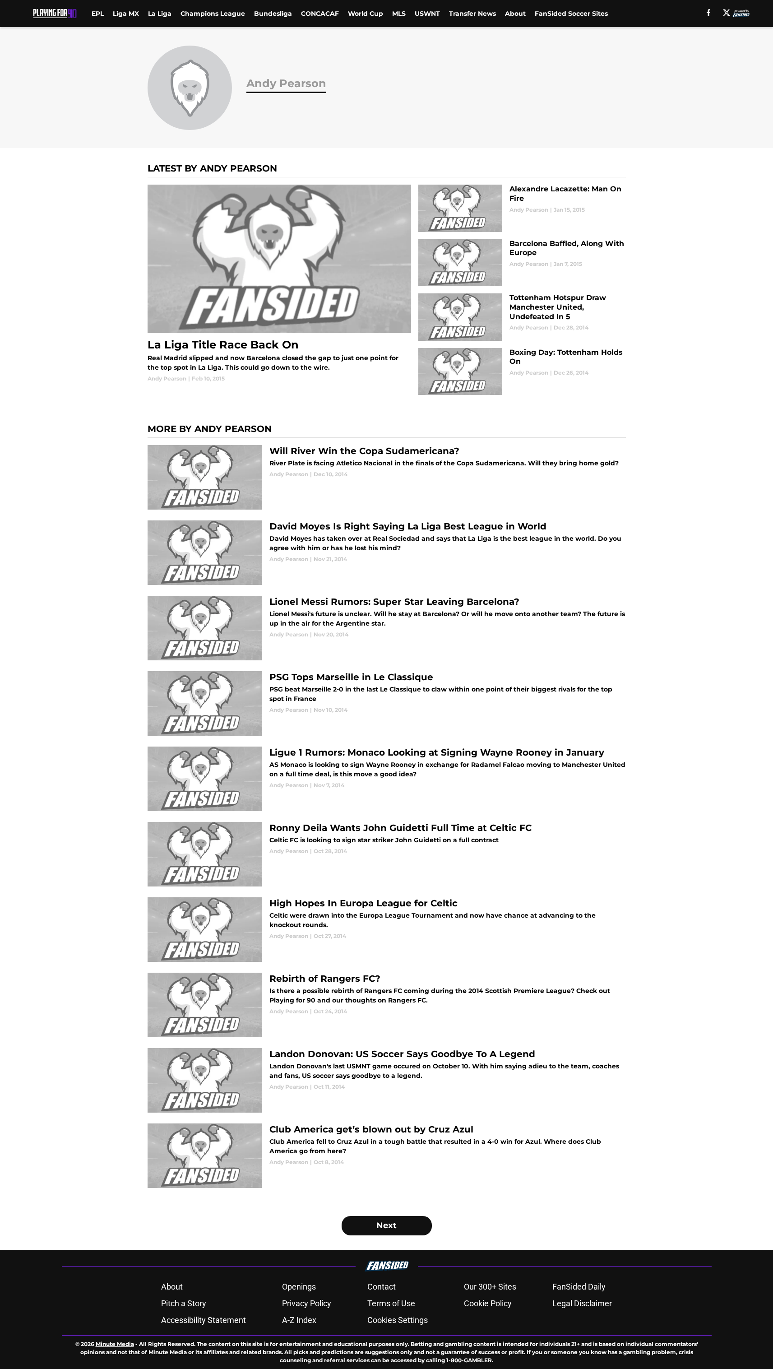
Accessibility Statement (203, 1320)
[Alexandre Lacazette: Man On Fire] (521, 208)
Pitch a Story (183, 1303)
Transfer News (472, 13)
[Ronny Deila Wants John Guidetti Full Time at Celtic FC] (387, 854)
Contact (381, 1286)
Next (386, 1225)
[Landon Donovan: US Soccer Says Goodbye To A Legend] (387, 1080)
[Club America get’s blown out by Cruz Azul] (387, 1155)
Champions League (213, 13)
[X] (726, 12)
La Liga (159, 13)
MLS (399, 13)
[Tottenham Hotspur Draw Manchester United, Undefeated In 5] (521, 317)
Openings (299, 1286)
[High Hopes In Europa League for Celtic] (387, 929)
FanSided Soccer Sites (571, 13)
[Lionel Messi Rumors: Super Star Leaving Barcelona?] (387, 628)
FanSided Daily (579, 1286)
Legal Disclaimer (582, 1303)
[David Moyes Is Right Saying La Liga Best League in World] (387, 552)
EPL (98, 13)
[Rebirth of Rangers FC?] (387, 1005)
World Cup (365, 13)
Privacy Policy (306, 1303)
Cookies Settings (397, 1320)
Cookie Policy (488, 1303)
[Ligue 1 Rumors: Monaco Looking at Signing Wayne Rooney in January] (387, 779)
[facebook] (709, 12)
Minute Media (115, 1344)
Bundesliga (273, 13)
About (515, 13)
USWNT (427, 13)
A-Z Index (299, 1320)
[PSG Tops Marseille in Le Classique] (387, 703)
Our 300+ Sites (490, 1286)
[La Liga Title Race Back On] (280, 284)
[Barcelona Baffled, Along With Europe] (521, 263)
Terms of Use (391, 1303)
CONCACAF (320, 13)
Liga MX (126, 13)
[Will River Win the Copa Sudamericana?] (387, 477)
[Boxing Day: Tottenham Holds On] (521, 371)
